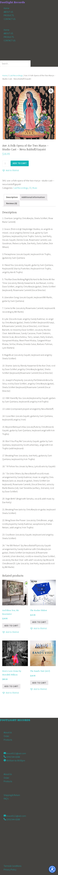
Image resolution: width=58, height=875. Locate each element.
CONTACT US (9, 19)
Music (34, 187)
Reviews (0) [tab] (11, 203)
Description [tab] (12, 197)
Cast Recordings (16, 75)
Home (6, 8)
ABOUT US (8, 11)
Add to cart (20, 163)
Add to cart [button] (11, 625)
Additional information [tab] (33, 197)
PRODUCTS (9, 15)
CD (30, 187)
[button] (29, 26)
